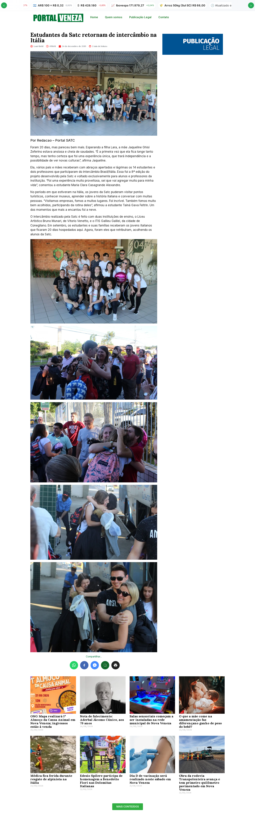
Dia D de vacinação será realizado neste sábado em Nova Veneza (150, 779)
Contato (163, 17)
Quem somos (113, 17)
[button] (127, 806)
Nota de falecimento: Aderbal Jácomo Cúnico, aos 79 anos (102, 719)
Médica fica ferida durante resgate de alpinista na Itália (51, 779)
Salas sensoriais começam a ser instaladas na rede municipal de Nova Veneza (151, 719)
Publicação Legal (140, 17)
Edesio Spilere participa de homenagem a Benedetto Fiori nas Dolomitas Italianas (101, 781)
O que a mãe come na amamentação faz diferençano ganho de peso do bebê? (200, 721)
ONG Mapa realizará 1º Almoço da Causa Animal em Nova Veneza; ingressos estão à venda (52, 721)
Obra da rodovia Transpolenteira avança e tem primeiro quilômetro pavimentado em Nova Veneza (199, 783)
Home (94, 17)
